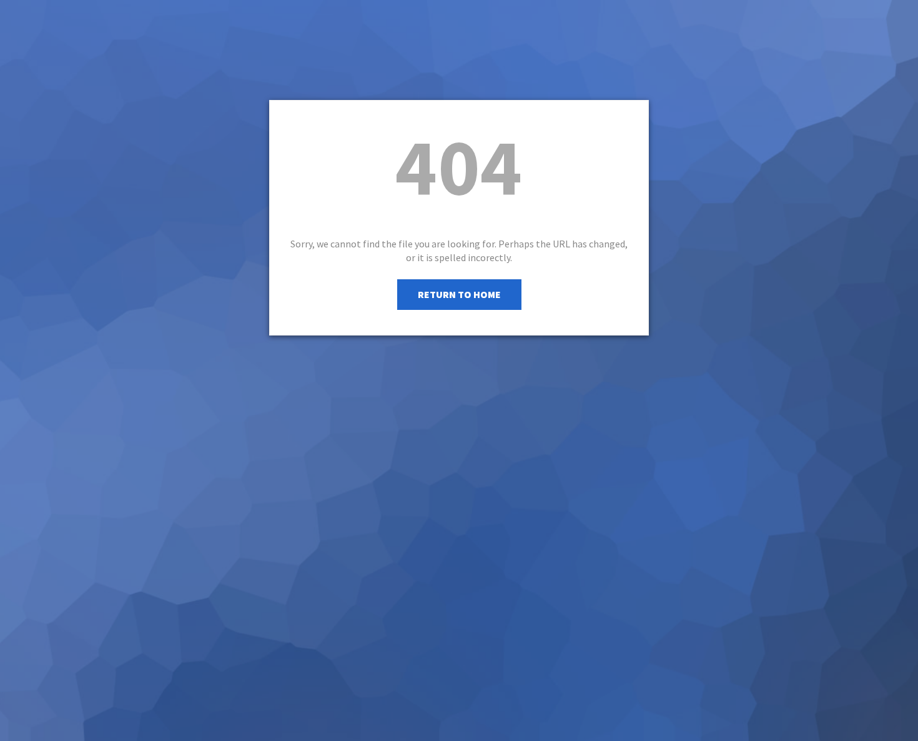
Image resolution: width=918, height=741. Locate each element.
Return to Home (459, 294)
